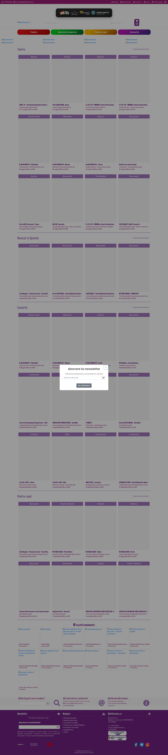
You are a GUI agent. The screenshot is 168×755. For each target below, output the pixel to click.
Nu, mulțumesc (84, 385)
